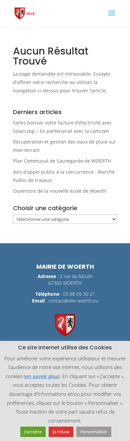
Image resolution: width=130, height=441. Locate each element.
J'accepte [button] (33, 432)
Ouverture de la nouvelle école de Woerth (59, 191)
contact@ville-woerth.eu (73, 300)
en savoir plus (41, 376)
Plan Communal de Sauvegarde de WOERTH (62, 161)
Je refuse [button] (61, 432)
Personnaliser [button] (93, 432)
